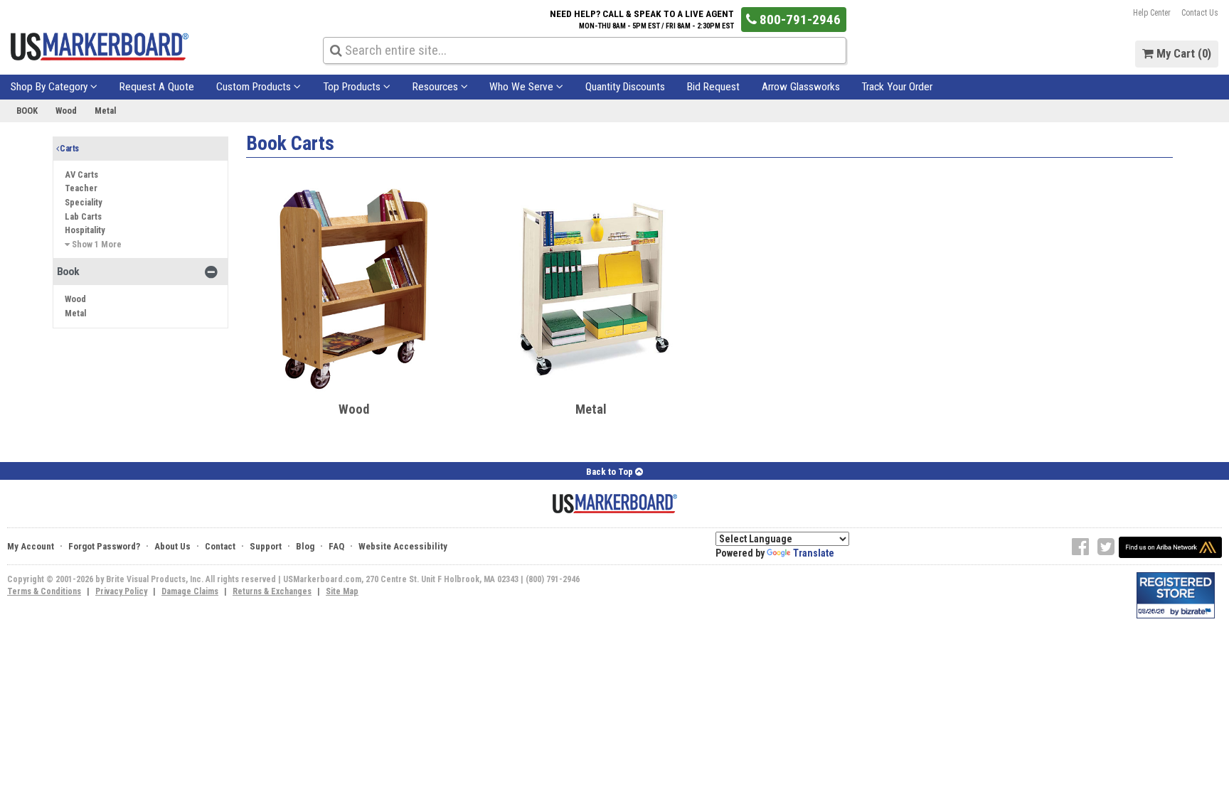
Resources (437, 86)
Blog (305, 546)
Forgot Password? (104, 546)
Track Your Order (896, 86)
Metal (105, 110)
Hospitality (85, 230)
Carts (68, 149)
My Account (30, 546)
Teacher (81, 188)
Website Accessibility (402, 546)
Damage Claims (189, 591)
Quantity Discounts (625, 86)
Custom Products (255, 86)
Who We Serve (522, 86)
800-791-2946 (799, 19)
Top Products (353, 86)
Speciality (83, 202)
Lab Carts (83, 216)
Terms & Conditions (44, 591)
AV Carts (81, 174)
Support (266, 546)
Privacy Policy (121, 591)
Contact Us (1199, 13)
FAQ (336, 546)
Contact (220, 546)
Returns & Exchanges (272, 591)
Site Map (342, 591)
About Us (172, 546)
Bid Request (713, 86)
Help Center (1152, 13)
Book (27, 110)
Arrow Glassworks (801, 86)
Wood (66, 110)
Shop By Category (50, 86)
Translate (813, 553)
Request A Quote (156, 86)
